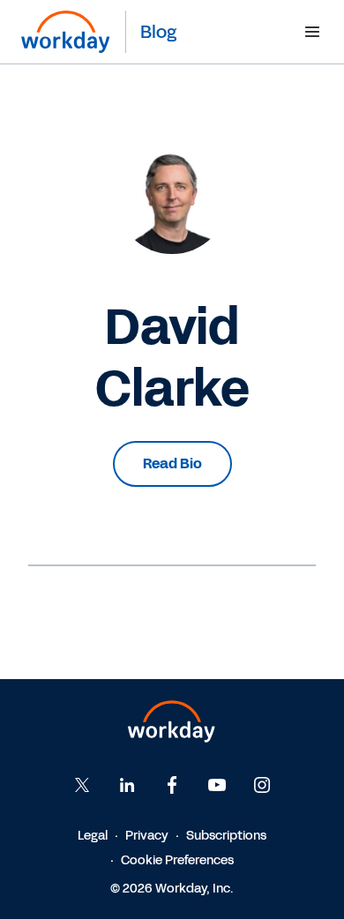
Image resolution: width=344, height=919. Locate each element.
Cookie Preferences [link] (177, 860)
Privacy (146, 835)
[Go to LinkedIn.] (127, 785)
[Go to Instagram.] (262, 785)
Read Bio (172, 463)
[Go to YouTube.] (217, 785)
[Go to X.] (82, 785)
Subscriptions (226, 835)
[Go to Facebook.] (172, 785)
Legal (93, 835)
